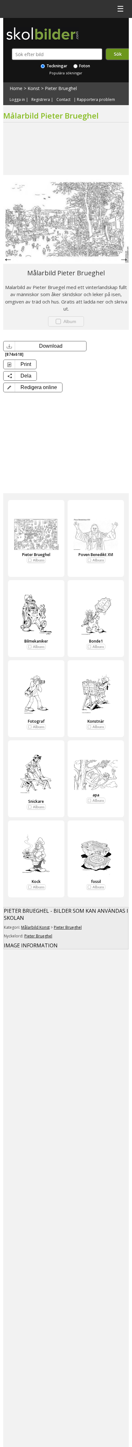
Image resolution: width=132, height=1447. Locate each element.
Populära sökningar (65, 73)
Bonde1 (96, 641)
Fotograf (36, 721)
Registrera (40, 100)
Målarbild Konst (35, 927)
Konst (34, 88)
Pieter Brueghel (61, 88)
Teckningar (56, 66)
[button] (32, 387)
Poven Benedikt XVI (95, 554)
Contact (63, 100)
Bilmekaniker (36, 641)
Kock (36, 881)
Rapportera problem (96, 100)
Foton (84, 66)
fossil (96, 881)
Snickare (36, 801)
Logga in (17, 100)
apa (96, 795)
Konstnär (95, 721)
